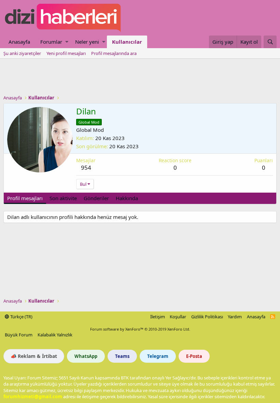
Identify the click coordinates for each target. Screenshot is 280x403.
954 (86, 167)
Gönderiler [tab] (96, 198)
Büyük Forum (18, 335)
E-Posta (194, 356)
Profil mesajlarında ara (114, 53)
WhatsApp (85, 356)
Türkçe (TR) (20, 317)
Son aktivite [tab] (63, 198)
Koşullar (178, 317)
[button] (67, 42)
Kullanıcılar (127, 41)
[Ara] (270, 42)
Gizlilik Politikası (207, 317)
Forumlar (51, 41)
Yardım (235, 317)
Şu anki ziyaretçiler (22, 53)
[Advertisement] (140, 77)
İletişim (157, 317)
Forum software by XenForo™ (140, 329)
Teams (122, 356)
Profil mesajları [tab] (25, 198)
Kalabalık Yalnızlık (55, 335)
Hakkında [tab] (127, 198)
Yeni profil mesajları (66, 53)
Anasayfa (19, 41)
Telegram (157, 356)
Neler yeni (87, 41)
